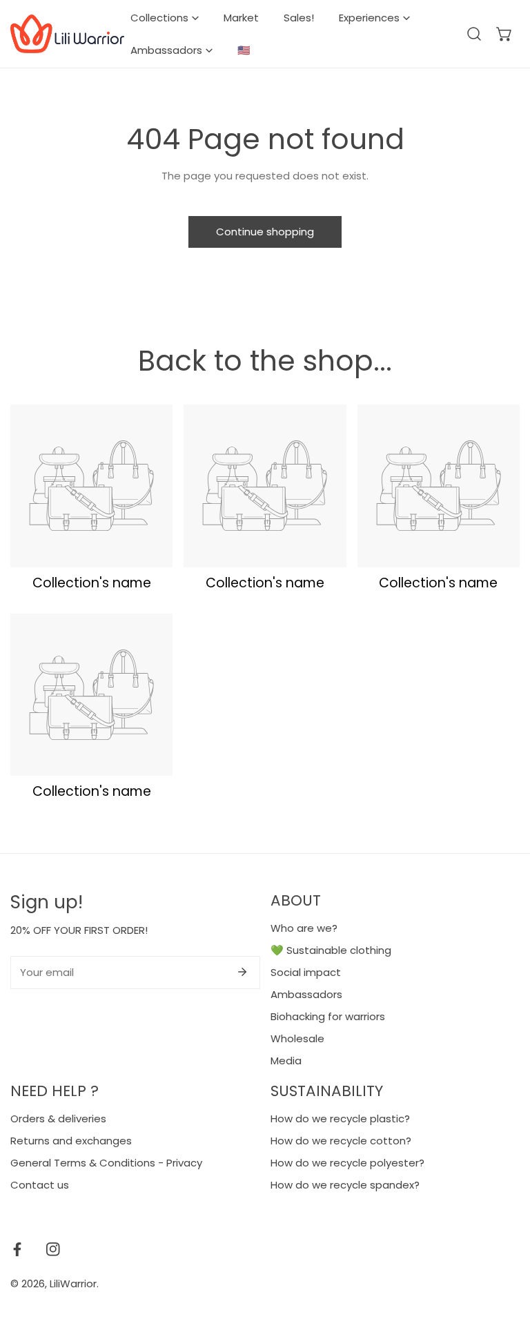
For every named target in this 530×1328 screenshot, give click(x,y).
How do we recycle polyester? (347, 1162)
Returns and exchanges (71, 1140)
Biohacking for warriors (328, 1016)
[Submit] (242, 972)
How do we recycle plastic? (340, 1118)
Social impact (306, 972)
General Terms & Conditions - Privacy (106, 1162)
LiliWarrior (73, 1283)
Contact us (39, 1185)
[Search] (474, 34)
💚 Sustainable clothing (331, 950)
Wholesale (297, 1038)
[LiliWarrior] (67, 34)
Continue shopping (265, 231)
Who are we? (304, 928)
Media (286, 1060)
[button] (504, 34)
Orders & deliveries (58, 1118)
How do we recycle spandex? (345, 1185)
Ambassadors (306, 994)
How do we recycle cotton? (341, 1140)
